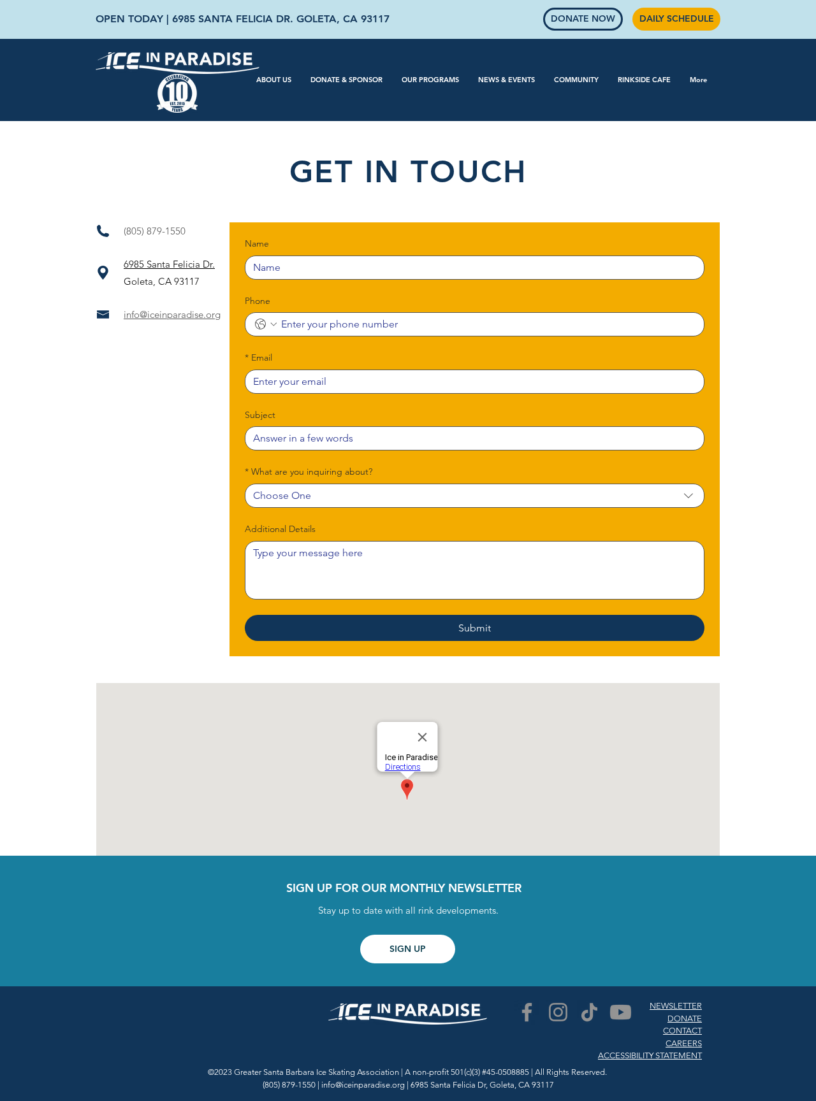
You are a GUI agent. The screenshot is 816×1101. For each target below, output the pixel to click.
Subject (260, 415)
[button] (274, 80)
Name (257, 243)
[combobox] (474, 496)
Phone (257, 300)
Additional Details (280, 529)
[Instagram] (558, 1012)
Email (258, 357)
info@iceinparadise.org (172, 314)
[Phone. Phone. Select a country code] (266, 324)
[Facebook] (526, 1012)
